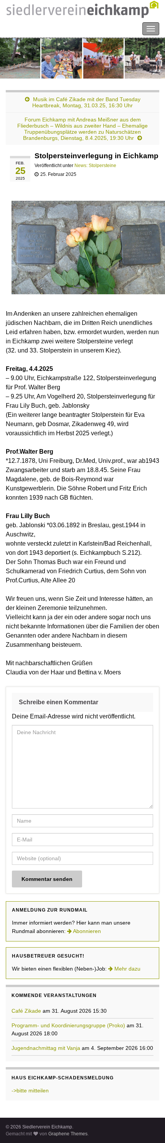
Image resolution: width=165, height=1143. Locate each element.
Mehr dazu (126, 969)
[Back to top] (147, 1125)
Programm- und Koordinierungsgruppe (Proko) (68, 1025)
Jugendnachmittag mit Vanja (46, 1048)
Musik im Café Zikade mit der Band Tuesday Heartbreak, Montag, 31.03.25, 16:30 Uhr (86, 102)
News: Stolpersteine (95, 165)
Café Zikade (26, 1011)
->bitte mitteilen (30, 1090)
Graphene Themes (67, 1133)
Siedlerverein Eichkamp (38, 28)
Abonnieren (86, 931)
